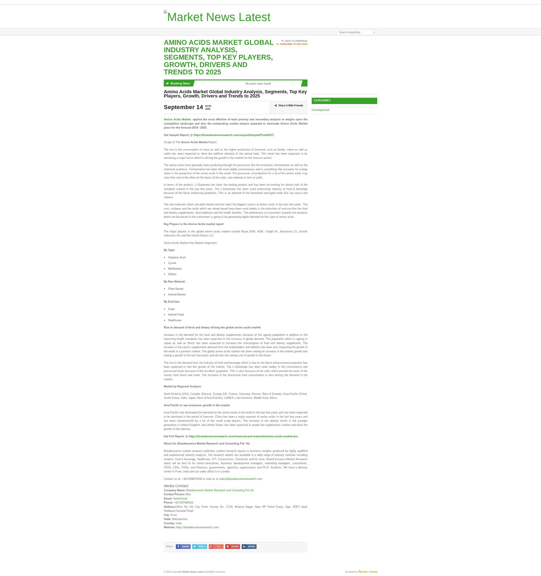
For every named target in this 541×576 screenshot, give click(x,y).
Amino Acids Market (177, 119)
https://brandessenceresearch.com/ (197, 527)
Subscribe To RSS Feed (293, 44)
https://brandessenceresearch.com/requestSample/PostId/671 (234, 135)
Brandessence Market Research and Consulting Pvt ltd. (220, 490)
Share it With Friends (290, 105)
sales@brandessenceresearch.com (240, 478)
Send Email (180, 498)
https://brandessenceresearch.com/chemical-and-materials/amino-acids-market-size (243, 436)
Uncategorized (320, 109)
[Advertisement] (327, 15)
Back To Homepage (296, 41)
